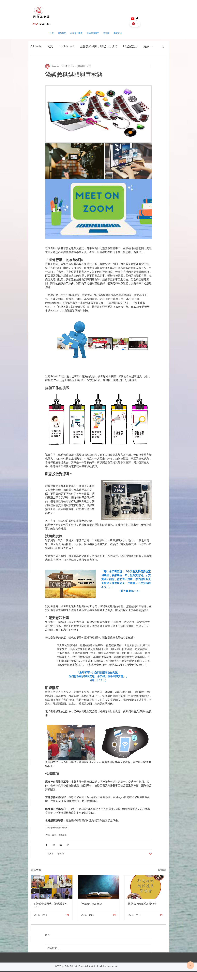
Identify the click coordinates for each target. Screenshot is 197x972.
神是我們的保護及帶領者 (142, 903)
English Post (66, 46)
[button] (162, 46)
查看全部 (162, 870)
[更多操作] (150, 66)
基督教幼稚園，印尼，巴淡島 (98, 46)
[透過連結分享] (67, 845)
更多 (146, 46)
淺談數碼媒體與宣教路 (57, 828)
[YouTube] (132, 18)
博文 (50, 46)
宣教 (54, 835)
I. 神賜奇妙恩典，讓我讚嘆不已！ (50, 905)
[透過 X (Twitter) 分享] (53, 845)
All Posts (36, 46)
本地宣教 (62, 835)
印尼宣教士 (130, 46)
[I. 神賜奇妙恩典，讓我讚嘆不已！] (52, 887)
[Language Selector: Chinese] (135, 24)
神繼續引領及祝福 (91, 903)
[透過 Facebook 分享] (46, 845)
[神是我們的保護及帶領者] (145, 887)
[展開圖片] (98, 114)
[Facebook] (137, 18)
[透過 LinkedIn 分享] (60, 845)
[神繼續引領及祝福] (98, 887)
